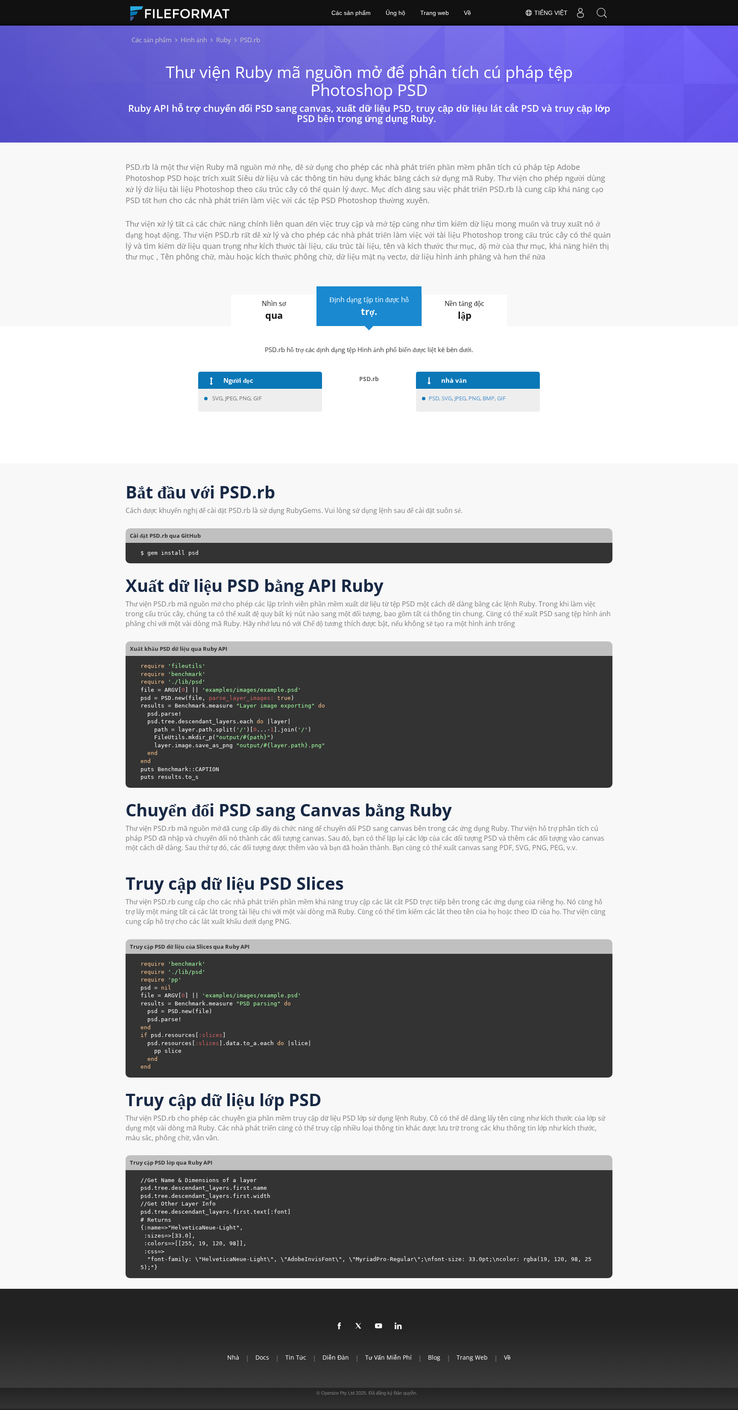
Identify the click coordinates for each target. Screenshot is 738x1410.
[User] (580, 13)
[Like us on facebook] (339, 1326)
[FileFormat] (183, 12)
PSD (434, 398)
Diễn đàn (335, 1357)
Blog (434, 1357)
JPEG (460, 398)
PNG (474, 398)
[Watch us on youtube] (378, 1326)
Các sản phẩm (351, 12)
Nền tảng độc (464, 310)
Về (467, 12)
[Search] (601, 13)
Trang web (434, 12)
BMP (489, 398)
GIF (501, 398)
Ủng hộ (395, 12)
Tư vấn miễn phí (388, 1357)
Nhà (233, 1357)
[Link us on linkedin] (398, 1326)
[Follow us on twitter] (359, 1326)
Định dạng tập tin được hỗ (369, 306)
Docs (262, 1357)
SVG (447, 398)
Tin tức (295, 1357)
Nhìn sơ (274, 310)
